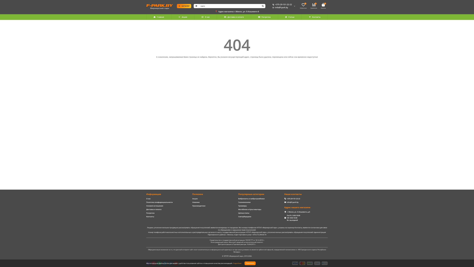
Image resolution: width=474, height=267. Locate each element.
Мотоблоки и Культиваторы (249, 209)
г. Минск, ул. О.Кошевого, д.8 (298, 212)
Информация (153, 194)
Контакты (316, 17)
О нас (207, 17)
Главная (160, 17)
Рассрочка (266, 17)
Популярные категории (251, 194)
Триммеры (242, 206)
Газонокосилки (244, 202)
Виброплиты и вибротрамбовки (251, 199)
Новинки (196, 202)
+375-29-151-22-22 (283, 4)
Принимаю (250, 263)
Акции (184, 17)
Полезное (197, 194)
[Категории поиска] (196, 6)
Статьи (291, 17)
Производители (198, 206)
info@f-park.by (281, 7)
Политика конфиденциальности (159, 202)
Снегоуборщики (244, 216)
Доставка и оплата (235, 17)
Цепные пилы (243, 213)
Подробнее (237, 263)
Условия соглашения (154, 206)
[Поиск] (262, 6)
